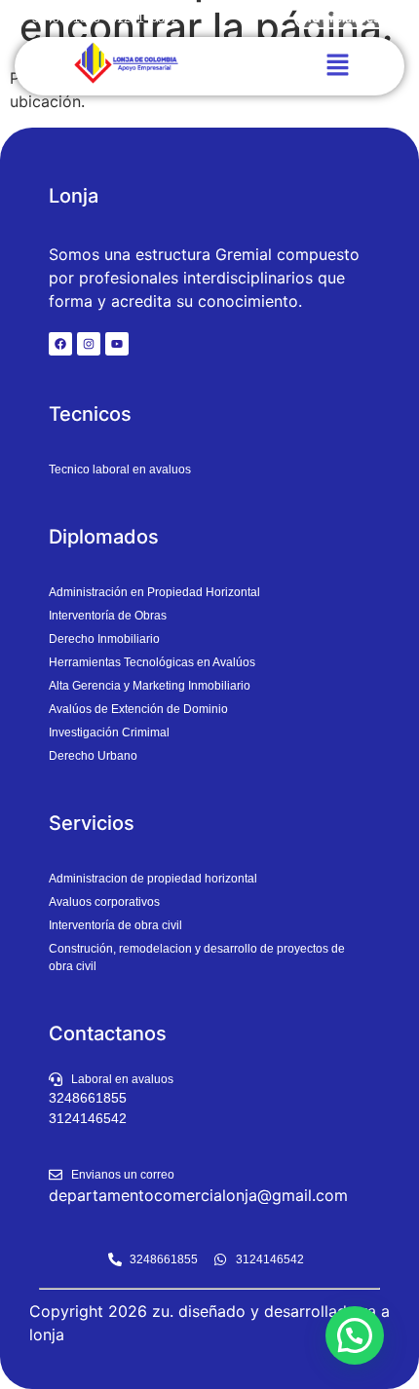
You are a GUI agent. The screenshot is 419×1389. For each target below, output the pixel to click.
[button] (337, 66)
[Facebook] (60, 344)
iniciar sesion (346, 18)
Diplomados (104, 536)
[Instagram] (88, 344)
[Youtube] (117, 344)
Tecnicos (90, 414)
